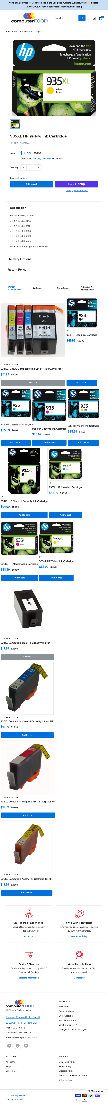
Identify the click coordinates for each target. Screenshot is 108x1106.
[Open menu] (7, 18)
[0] (100, 18)
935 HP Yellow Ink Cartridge (83, 426)
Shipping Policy (66, 1071)
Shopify (20, 1099)
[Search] (82, 18)
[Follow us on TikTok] (17, 1045)
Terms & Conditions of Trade (73, 1075)
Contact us (79, 978)
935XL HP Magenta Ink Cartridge (19, 564)
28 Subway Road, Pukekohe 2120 (22, 1023)
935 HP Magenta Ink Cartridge (49, 429)
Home (8, 32)
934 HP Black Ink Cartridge (82, 335)
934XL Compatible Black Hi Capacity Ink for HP (27, 643)
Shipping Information (29, 978)
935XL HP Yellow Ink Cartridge (56, 561)
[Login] (94, 18)
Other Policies (65, 1080)
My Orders (64, 1007)
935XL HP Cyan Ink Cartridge (65, 487)
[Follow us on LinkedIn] (26, 1045)
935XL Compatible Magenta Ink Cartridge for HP (28, 801)
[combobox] (65, 18)
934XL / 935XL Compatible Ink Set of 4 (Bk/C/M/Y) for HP (33, 369)
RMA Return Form (67, 1020)
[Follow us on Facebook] (9, 1045)
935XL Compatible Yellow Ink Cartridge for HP (26, 879)
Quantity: (14, 167)
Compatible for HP (9, 365)
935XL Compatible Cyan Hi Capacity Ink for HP (27, 721)
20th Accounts (66, 1016)
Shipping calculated (42, 158)
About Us (28, 936)
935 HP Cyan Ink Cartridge (16, 424)
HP (11, 143)
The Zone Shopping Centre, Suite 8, (23, 1017)
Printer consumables (15, 288)
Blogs (8, 1066)
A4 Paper (37, 288)
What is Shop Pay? (68, 1025)
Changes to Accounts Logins (73, 1029)
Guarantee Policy (79, 936)
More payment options (77, 190)
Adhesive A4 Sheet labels (87, 288)
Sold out (33, 383)
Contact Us (11, 1071)
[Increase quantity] (38, 167)
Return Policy (65, 1066)
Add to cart (31, 184)
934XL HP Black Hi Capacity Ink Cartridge (24, 501)
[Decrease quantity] (23, 167)
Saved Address (66, 1011)
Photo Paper (63, 288)
